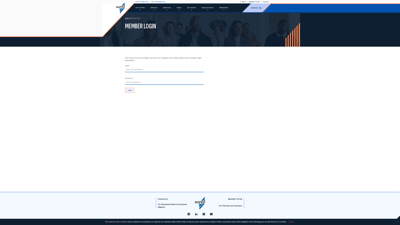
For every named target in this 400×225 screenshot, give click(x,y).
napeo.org (144, 1)
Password (128, 78)
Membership (223, 8)
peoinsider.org (160, 1)
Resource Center (208, 8)
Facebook (189, 214)
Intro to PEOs (140, 8)
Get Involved (191, 8)
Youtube (211, 214)
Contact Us (163, 199)
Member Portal (254, 2)
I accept (291, 222)
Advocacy (154, 8)
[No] (397, 222)
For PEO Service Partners (230, 206)
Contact (266, 2)
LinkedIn (196, 214)
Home (127, 18)
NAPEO (120, 8)
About (244, 2)
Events (179, 8)
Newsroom (167, 8)
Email (127, 66)
